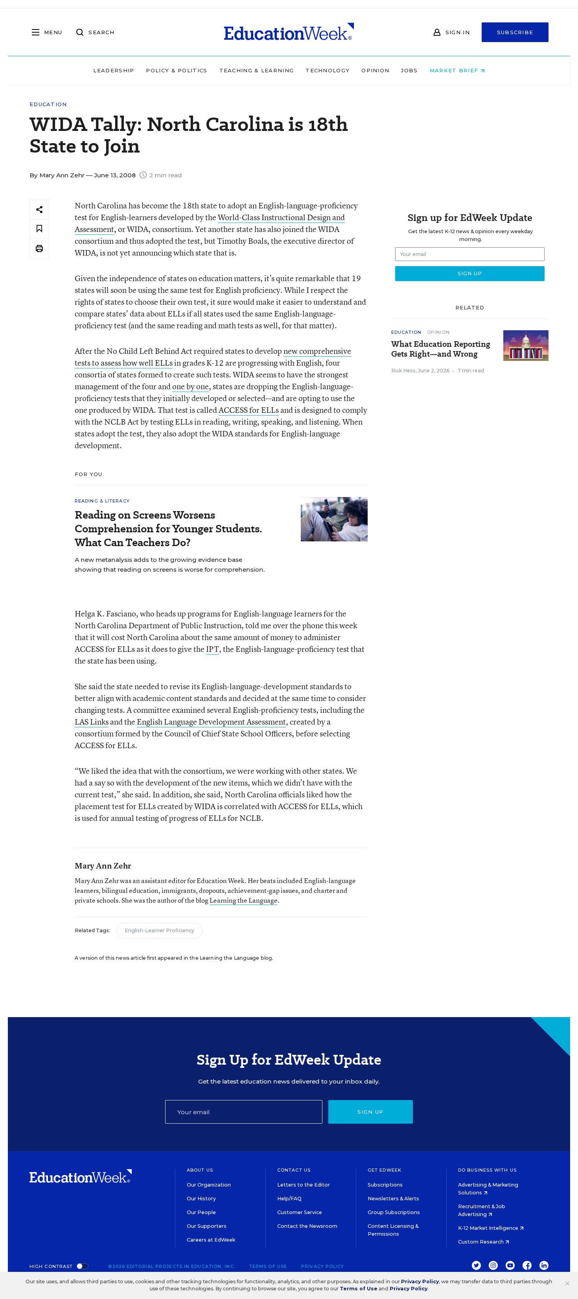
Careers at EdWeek (211, 1240)
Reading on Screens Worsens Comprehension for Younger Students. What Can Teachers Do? (168, 528)
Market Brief (455, 70)
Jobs (409, 70)
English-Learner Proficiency (159, 930)
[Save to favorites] (39, 229)
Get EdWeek (384, 1170)
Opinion (375, 70)
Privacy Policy (322, 1266)
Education (48, 104)
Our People (201, 1212)
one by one (190, 386)
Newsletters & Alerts (393, 1198)
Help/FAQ (289, 1198)
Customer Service (299, 1212)
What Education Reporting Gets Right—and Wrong (440, 349)
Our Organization (209, 1185)
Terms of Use (268, 1266)
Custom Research (481, 1242)
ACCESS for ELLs (249, 410)
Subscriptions (385, 1185)
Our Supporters (206, 1226)
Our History (201, 1198)
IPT (212, 649)
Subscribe (515, 32)
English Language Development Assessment (211, 721)
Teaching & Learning (256, 70)
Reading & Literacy (102, 501)
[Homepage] (289, 32)
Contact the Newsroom (307, 1226)
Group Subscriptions (394, 1212)
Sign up (370, 1112)
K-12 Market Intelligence (488, 1228)
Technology (328, 70)
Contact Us (294, 1170)
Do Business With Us (487, 1170)
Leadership (113, 70)
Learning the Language (244, 900)
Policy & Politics (176, 70)
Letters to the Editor (303, 1185)
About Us (200, 1170)
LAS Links (92, 721)
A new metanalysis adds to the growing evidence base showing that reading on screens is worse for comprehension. (170, 564)
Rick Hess (403, 371)
